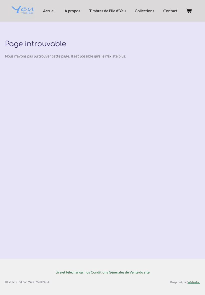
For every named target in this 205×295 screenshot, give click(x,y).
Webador (194, 282)
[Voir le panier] (189, 11)
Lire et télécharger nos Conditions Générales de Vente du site (103, 272)
